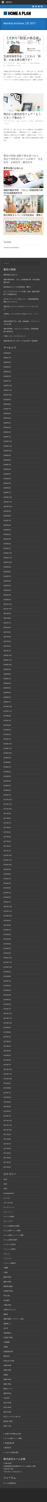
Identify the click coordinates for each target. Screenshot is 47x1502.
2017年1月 (7, 851)
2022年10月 (7, 562)
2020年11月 (7, 660)
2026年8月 (7, 353)
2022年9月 (7, 567)
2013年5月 (7, 1046)
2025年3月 (7, 427)
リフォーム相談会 (9, 1263)
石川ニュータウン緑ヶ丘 (11, 1416)
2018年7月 (7, 767)
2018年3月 (7, 786)
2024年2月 (7, 488)
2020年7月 (7, 679)
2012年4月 (7, 1102)
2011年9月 (7, 1134)
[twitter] (36, 7)
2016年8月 (7, 874)
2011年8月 (7, 1139)
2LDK (5, 1179)
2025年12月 (7, 385)
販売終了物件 (8, 1421)
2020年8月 (7, 674)
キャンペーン (8, 1212)
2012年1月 (7, 1116)
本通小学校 (7, 1370)
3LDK (5, 1184)
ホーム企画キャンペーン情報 (13, 1235)
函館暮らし (7, 1323)
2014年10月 (7, 967)
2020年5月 (7, 688)
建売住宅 (6, 1356)
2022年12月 (7, 553)
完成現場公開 (8, 1351)
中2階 (5, 1272)
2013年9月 (7, 1027)
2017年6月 (7, 827)
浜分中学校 (7, 1403)
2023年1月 (7, 548)
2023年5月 (7, 530)
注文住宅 (6, 1398)
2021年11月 (7, 609)
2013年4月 (7, 1051)
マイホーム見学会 (9, 1244)
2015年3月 (7, 948)
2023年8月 (7, 516)
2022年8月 (7, 572)
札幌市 (5, 1375)
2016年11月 (7, 860)
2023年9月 (7, 511)
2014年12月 (7, 958)
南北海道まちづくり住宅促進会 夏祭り (23, 215)
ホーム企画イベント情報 (25, 63)
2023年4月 (7, 534)
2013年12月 (7, 1013)
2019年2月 (7, 734)
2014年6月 (7, 986)
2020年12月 (7, 655)
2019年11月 (7, 711)
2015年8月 (7, 925)
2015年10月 (7, 916)
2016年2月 (7, 897)
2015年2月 (7, 953)
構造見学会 (7, 1393)
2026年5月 (7, 367)
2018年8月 (7, 762)
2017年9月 (7, 813)
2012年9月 (7, 1083)
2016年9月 (7, 869)
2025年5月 (7, 418)
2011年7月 (7, 1144)
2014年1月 (7, 1009)
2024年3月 (7, 483)
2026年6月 (7, 362)
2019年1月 (7, 739)
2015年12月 (7, 906)
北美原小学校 (8, 1337)
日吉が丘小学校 (8, 1361)
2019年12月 (7, 706)
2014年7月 (7, 981)
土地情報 (6, 1342)
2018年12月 (7, 744)
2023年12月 (7, 497)
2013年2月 (7, 1060)
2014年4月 (7, 995)
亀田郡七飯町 (8, 1286)
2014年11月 (7, 962)
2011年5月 (7, 1153)
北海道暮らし (8, 1333)
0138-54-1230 (8, 1469)
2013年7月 (7, 1037)
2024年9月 (7, 455)
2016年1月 (7, 902)
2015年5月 (7, 939)
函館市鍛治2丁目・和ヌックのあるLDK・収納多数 (20, 341)
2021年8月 (7, 618)
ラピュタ (6, 1254)
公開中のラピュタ (9, 1309)
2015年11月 (7, 911)
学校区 (5, 1347)
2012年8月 (7, 1088)
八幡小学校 (7, 1305)
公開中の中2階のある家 (13, 1434)
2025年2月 (7, 432)
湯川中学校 (7, 1412)
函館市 (5, 1314)
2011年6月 (7, 1148)
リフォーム (7, 1258)
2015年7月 (7, 930)
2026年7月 (7, 358)
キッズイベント (8, 1207)
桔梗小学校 (7, 1384)
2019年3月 (7, 730)
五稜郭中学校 (8, 1291)
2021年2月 (7, 646)
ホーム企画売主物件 (10, 1240)
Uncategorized (8, 1193)
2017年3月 (7, 841)
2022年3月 (7, 595)
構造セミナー (8, 1389)
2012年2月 (7, 1111)
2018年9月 (7, 758)
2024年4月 (7, 479)
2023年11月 (7, 502)
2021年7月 (7, 623)
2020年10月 (7, 665)
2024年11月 (7, 446)
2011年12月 (7, 1120)
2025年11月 (7, 390)
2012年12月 (7, 1069)
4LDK (5, 1189)
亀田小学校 (7, 1282)
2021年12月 (7, 604)
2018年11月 (7, 748)
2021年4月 (7, 637)
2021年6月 (7, 627)
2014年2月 (7, 1004)
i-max (25, 1497)
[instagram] (42, 7)
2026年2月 (7, 376)
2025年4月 (7, 423)
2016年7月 (7, 879)
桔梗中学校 (7, 1379)
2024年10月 (7, 451)
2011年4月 (7, 1158)
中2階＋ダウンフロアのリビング (14, 336)
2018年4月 (7, 781)
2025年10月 (7, 395)
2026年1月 (7, 381)
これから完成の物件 (12, 1452)
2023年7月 (7, 520)
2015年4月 (7, 944)
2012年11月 (7, 1074)
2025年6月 (7, 413)
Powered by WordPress (10, 1497)
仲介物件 (6, 1300)
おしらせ (6, 1198)
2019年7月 (7, 720)
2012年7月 (7, 1093)
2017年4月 (7, 837)
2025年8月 (7, 404)
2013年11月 (7, 1018)
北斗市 (5, 1328)
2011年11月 (7, 1125)
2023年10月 (7, 506)
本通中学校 (7, 1365)
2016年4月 (7, 888)
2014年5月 (7, 990)
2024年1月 (7, 492)
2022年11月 (7, 558)
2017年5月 (7, 832)
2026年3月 (7, 372)
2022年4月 (7, 590)
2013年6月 (7, 1041)
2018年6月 (7, 772)
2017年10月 (7, 809)
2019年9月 (7, 716)
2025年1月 (7, 437)
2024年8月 (7, 460)
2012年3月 (7, 1106)
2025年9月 (7, 399)
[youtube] (39, 7)
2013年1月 (7, 1065)
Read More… (8, 84)
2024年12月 (7, 441)
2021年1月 (7, 651)
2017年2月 (7, 846)
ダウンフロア (8, 1221)
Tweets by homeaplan (11, 247)
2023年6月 (7, 525)
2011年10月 (7, 1130)
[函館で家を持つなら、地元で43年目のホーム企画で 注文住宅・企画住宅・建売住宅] (15, 12)
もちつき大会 (8, 1203)
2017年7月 (7, 823)
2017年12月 (7, 800)
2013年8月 (7, 1032)
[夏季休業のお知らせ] (23, 179)
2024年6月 (7, 469)
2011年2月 (7, 1167)
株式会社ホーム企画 (15, 65)
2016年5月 (7, 883)
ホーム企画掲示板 (9, 1483)
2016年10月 (7, 865)
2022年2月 (7, 599)
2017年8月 (7, 818)
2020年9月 (7, 669)
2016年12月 (7, 855)
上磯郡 (5, 1268)
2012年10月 (7, 1079)
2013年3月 (7, 1055)
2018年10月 (7, 753)
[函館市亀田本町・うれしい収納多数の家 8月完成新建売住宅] (23, 204)
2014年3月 (7, 1000)
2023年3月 (7, 539)
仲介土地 (6, 1295)
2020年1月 (7, 702)
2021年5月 (7, 632)
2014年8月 (7, 976)
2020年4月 (7, 692)
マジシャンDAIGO (9, 1249)
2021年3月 (7, 641)
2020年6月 (7, 683)
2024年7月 (7, 465)
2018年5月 (7, 776)
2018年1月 (7, 795)
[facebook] (33, 7)
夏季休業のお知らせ (13, 168)
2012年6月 (7, 1097)
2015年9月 (7, 920)
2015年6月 (7, 934)
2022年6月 (7, 581)
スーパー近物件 (8, 1216)
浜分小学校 (7, 1407)
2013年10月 (7, 1023)
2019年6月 (7, 725)
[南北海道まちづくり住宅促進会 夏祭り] (23, 226)
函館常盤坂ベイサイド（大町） (14, 1319)
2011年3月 (7, 1162)
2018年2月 (7, 790)
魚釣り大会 (7, 1426)
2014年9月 (7, 972)
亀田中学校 (7, 1277)
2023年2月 (7, 544)
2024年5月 (7, 474)
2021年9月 (7, 613)
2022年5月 (7, 585)
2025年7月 (7, 409)
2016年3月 (7, 893)
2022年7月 (7, 576)
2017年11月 (7, 804)
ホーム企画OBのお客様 (11, 1226)
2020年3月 (7, 697)
